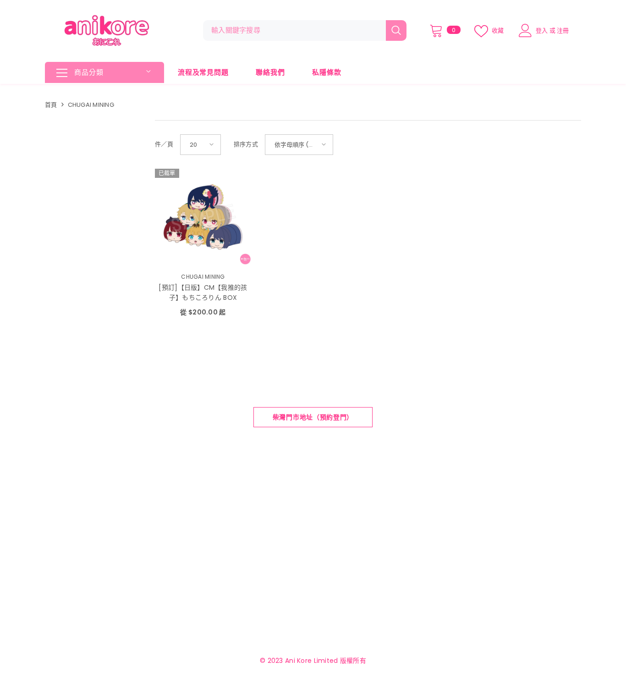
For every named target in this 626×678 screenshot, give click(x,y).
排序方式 (246, 144)
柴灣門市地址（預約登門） (313, 417)
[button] (200, 144)
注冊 (563, 30)
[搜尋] (304, 30)
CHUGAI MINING (91, 104)
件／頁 (164, 144)
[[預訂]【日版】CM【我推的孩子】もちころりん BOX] (203, 217)
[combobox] (294, 30)
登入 (542, 30)
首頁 (51, 104)
